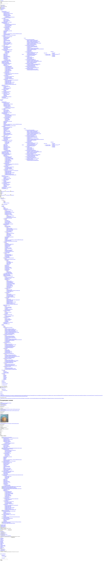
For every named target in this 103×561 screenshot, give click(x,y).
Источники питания (8, 254)
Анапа (4, 202)
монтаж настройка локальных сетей (10, 364)
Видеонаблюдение (27, 395)
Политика (1, 542)
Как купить (5, 371)
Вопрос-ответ (2, 547)
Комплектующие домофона (40, 398)
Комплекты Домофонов (47, 398)
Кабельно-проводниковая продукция (10, 259)
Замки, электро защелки (31, 398)
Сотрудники (2, 540)
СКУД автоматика (7, 318)
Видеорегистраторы (9, 228)
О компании (2, 538)
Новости (1, 539)
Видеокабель (8, 261)
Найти (1, 560)
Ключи (35, 398)
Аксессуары (6, 220)
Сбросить (5, 435)
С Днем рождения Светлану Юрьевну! (5, 535)
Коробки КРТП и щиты (62, 395)
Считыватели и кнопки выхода (54, 398)
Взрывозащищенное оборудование (20, 395)
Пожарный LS (9, 271)
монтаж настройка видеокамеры (9, 328)
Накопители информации (68, 395)
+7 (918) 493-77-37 (2, 198)
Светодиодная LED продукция (9, 315)
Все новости (2, 531)
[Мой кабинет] (0, 190)
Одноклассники (5, 390)
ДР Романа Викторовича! (3, 534)
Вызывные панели (11, 398)
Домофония (6, 243)
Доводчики (20, 398)
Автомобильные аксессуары (9, 210)
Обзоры (1, 543)
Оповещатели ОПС (9, 289)
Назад (4, 200)
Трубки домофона (61, 398)
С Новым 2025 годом (3, 532)
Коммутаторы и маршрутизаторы (54, 395)
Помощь (1, 544)
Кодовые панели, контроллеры (4, 398)
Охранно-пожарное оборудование (9, 277)
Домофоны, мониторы (25, 398)
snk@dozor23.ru (2, 550)
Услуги (4, 326)
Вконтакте (4, 389)
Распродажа (83, 395)
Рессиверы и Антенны (94, 395)
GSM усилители (2, 395)
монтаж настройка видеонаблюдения (10, 354)
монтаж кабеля (7, 349)
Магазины (1, 541)
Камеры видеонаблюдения (10, 233)
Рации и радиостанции (88, 395)
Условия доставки (2, 545)
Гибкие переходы (16, 398)
